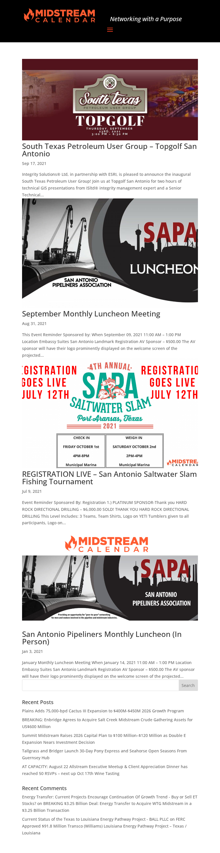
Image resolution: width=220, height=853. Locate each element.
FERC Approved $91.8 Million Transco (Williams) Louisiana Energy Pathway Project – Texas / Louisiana (104, 826)
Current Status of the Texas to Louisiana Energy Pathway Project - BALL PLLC (95, 819)
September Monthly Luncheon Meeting (91, 313)
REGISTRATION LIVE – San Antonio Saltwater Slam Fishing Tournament (109, 478)
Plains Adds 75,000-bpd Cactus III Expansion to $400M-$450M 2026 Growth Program (103, 711)
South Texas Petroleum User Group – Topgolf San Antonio (109, 150)
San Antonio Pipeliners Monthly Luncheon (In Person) (102, 638)
